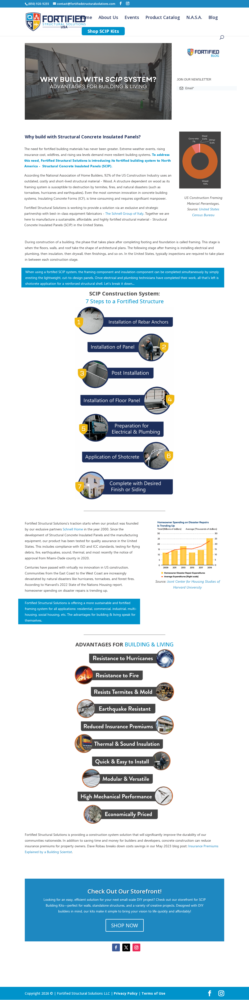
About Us (108, 18)
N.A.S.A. (194, 18)
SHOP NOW (124, 925)
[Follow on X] (126, 947)
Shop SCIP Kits (103, 31)
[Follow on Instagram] (136, 947)
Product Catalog (162, 18)
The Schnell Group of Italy (124, 213)
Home (85, 18)
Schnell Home (73, 529)
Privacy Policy (126, 993)
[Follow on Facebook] (116, 947)
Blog (213, 18)
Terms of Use (153, 993)
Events (131, 18)
